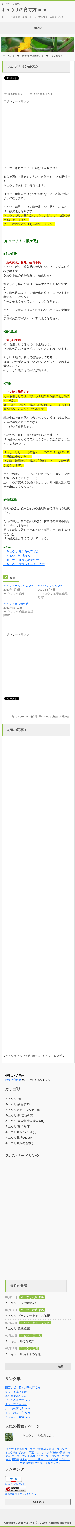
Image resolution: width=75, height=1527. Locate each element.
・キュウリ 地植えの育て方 (21, 560)
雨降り (15, 1459)
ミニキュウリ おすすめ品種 (23, 1354)
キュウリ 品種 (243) (18, 1104)
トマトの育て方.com (17, 1412)
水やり (53, 1449)
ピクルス (23, 1452)
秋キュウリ (54, 1462)
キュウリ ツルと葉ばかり (21, 1302)
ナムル (26, 1456)
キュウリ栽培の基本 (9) (20, 1143)
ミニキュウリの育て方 (19, 1341)
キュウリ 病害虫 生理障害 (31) (24, 1121)
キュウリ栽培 (35, 1459)
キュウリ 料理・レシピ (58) (23, 1109)
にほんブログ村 (14, 1483)
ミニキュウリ (43, 1456)
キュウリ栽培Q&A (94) (19, 1137)
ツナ (36, 1462)
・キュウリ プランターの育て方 (24, 564)
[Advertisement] (37, 130)
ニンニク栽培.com (16, 1395)
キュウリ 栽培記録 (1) (19, 1115)
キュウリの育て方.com (24, 9)
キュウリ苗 (11, 1452)
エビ (35, 1449)
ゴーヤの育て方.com (17, 1400)
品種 (32, 1456)
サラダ (44, 1462)
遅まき (23, 1459)
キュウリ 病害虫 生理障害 (25, 56)
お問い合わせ (13, 1079)
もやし (63, 1459)
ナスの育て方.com (16, 1404)
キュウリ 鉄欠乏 (52, 1055)
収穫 (28, 1462)
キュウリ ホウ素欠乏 (15, 603)
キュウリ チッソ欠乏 (50, 585)
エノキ (48, 1452)
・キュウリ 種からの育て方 (21, 551)
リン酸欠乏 (32, 716)
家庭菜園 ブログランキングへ (20, 1494)
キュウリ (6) (13, 1098)
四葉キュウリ (36, 1452)
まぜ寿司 (19, 1449)
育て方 (10, 1449)
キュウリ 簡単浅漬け (18, 1328)
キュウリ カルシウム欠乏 (18, 585)
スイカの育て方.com (17, 1408)
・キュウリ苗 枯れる (16, 555)
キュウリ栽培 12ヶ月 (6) (20, 1132)
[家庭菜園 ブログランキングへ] (15, 1490)
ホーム (6, 56)
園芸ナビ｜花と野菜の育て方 (22, 1387)
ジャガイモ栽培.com (17, 1417)
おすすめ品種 (50, 1459)
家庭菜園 (43, 1449)
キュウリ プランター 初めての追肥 (27, 1315)
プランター (63, 1449)
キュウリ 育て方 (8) (17, 1126)
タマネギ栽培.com (16, 1391)
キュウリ (19, 716)
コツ (54, 1456)
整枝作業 (57, 1452)
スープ (28, 1449)
